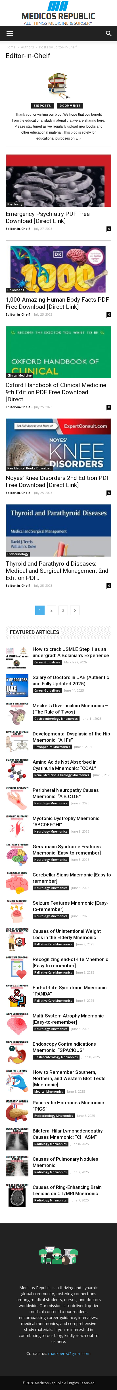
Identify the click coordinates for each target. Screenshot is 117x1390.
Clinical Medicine (19, 375)
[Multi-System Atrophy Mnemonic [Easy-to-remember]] (17, 1024)
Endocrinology (17, 554)
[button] (109, 33)
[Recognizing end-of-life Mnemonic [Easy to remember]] (17, 967)
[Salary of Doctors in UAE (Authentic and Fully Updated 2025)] (17, 685)
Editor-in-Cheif (18, 228)
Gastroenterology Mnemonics (56, 719)
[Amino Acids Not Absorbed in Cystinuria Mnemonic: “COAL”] (17, 770)
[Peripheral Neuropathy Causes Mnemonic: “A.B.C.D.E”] (17, 798)
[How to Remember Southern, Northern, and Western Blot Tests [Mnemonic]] (17, 1080)
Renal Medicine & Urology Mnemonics (61, 775)
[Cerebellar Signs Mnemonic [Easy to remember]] (17, 883)
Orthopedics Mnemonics (52, 747)
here (61, 1341)
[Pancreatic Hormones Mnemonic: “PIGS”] (17, 1110)
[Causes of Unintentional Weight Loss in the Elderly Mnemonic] (17, 939)
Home (11, 47)
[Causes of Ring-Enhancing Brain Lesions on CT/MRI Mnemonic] (17, 1195)
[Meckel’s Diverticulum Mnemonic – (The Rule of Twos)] (17, 713)
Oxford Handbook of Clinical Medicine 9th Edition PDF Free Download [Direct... (56, 392)
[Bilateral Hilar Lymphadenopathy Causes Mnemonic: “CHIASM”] (17, 1139)
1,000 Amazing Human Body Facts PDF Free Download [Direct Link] (57, 303)
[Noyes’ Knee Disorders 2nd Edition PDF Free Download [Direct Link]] (58, 444)
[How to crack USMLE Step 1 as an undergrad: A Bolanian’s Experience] (17, 657)
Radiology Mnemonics (50, 1144)
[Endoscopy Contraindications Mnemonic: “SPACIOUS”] (17, 1052)
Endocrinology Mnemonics (53, 1116)
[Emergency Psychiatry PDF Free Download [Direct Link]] (58, 180)
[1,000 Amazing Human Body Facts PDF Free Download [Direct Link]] (58, 266)
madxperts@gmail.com (69, 1353)
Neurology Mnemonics (50, 803)
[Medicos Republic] (58, 13)
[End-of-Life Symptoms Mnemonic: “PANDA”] (17, 995)
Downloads (15, 290)
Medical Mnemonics (48, 1091)
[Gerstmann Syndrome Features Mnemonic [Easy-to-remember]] (17, 854)
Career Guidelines (47, 662)
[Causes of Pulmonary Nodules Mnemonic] (17, 1167)
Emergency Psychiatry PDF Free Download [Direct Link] (48, 217)
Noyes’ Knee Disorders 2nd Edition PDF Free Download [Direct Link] (58, 481)
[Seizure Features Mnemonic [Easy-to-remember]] (17, 911)
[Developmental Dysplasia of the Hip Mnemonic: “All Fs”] (17, 742)
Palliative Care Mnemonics (53, 944)
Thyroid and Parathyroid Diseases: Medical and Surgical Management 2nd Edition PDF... (57, 570)
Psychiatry (14, 204)
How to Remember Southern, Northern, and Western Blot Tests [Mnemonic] (69, 1078)
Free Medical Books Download (29, 468)
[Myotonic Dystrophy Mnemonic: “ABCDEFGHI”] (17, 826)
